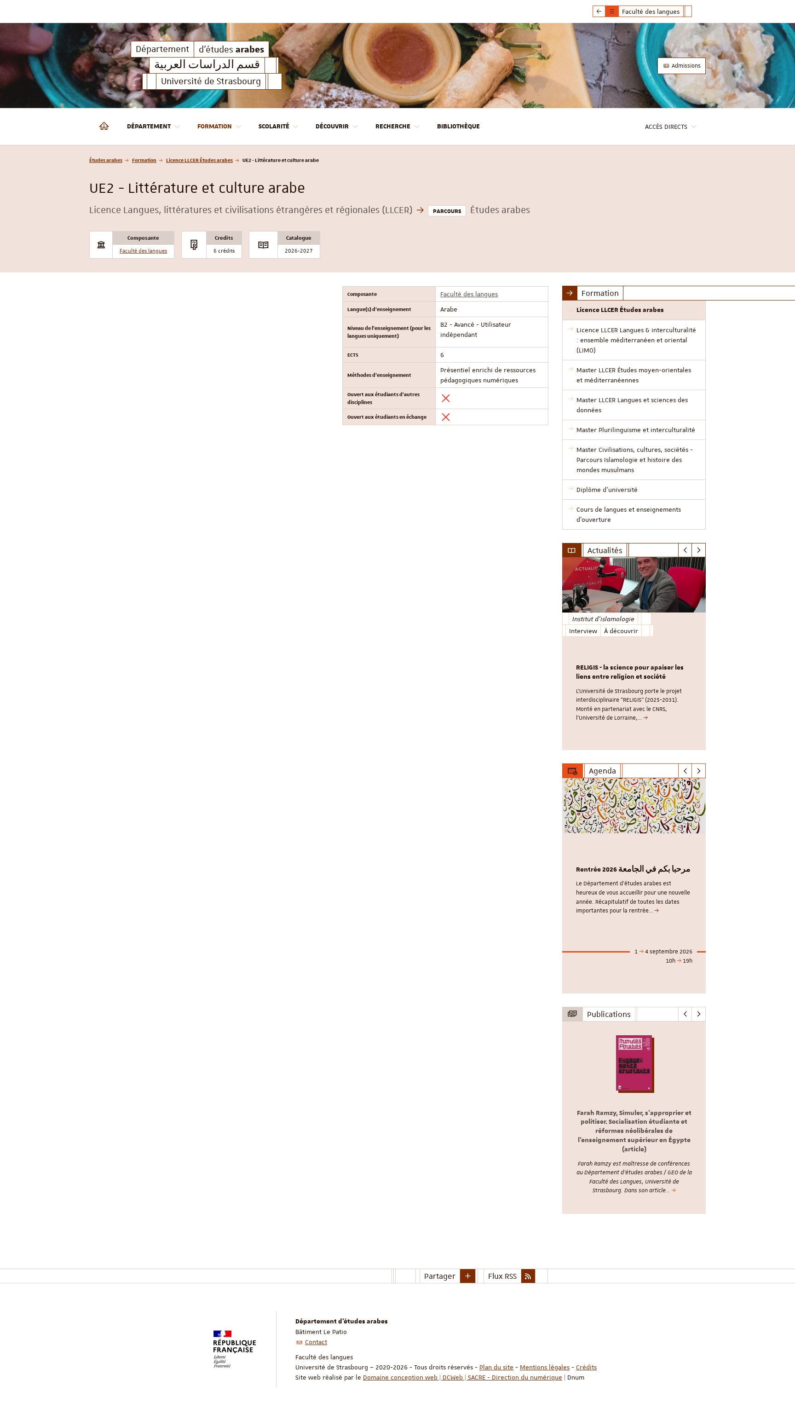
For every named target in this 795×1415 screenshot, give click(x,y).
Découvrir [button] (332, 126)
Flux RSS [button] (502, 1276)
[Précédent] (685, 550)
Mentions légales (545, 1367)
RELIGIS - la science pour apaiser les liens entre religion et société (630, 672)
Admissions (685, 65)
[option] (634, 653)
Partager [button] (439, 1276)
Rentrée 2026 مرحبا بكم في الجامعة (633, 870)
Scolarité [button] (274, 126)
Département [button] (149, 126)
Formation (144, 160)
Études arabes (105, 160)
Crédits (586, 1367)
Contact (316, 1342)
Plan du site (496, 1367)
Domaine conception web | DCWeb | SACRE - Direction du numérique (462, 1377)
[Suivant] (698, 550)
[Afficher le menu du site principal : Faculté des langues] (599, 11)
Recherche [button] (392, 126)
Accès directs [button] (666, 126)
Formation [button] (214, 126)
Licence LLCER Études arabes (199, 160)
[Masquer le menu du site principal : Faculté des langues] (695, 11)
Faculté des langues (143, 251)
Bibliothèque (458, 126)
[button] (468, 1276)
